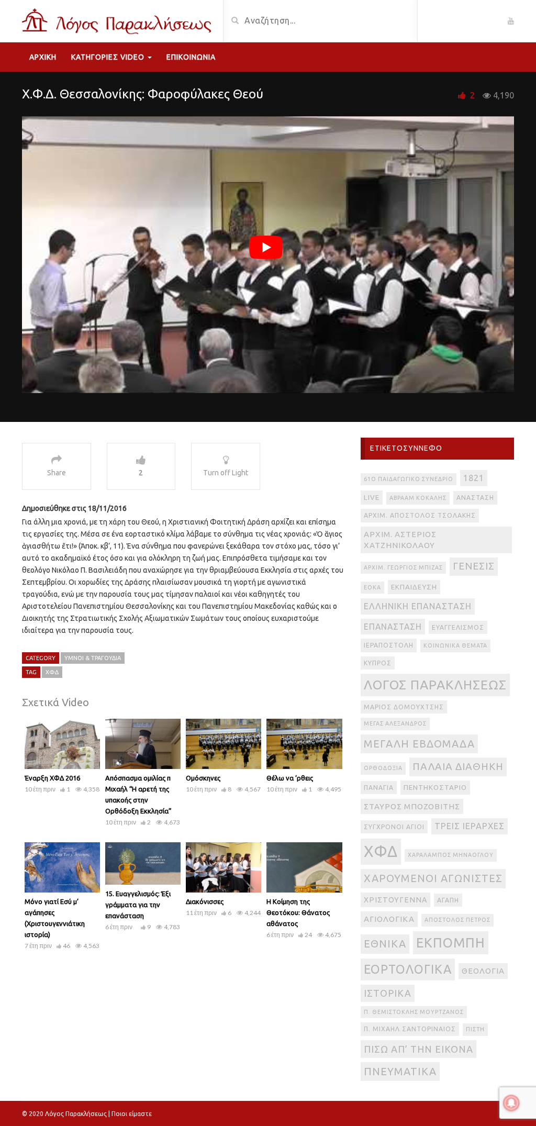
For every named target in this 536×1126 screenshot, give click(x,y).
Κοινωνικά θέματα (455, 645)
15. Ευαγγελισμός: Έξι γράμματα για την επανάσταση (138, 904)
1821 (473, 478)
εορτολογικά (408, 969)
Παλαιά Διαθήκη (458, 766)
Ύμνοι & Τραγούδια (92, 658)
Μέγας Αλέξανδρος (395, 723)
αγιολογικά (389, 919)
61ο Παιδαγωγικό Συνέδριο (408, 479)
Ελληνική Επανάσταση (418, 606)
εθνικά (385, 944)
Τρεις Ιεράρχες (469, 826)
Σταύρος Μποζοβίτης (412, 806)
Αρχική (43, 57)
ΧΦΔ (52, 672)
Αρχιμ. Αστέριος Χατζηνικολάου (400, 540)
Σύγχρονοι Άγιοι (394, 826)
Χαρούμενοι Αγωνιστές (433, 878)
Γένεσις (474, 566)
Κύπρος (378, 663)
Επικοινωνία (191, 57)
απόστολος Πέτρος (457, 920)
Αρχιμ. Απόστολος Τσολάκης (420, 515)
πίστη (475, 1029)
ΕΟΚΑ (372, 587)
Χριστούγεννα (395, 900)
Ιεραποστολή (389, 645)
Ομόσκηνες (203, 778)
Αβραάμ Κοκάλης (417, 498)
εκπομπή (450, 942)
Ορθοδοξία (383, 768)
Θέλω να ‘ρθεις (289, 778)
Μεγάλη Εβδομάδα (419, 744)
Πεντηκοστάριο (435, 787)
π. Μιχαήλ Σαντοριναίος (410, 1028)
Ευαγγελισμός (458, 627)
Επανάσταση (393, 626)
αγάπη (448, 900)
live (371, 497)
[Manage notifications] (511, 1103)
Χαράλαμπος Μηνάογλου (451, 855)
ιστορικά (387, 993)
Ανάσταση (475, 497)
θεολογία (483, 970)
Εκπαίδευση (414, 587)
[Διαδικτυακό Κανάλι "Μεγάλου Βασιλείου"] (118, 20)
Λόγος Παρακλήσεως (435, 684)
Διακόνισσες (205, 901)
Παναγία (379, 787)
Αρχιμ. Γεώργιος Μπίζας (403, 567)
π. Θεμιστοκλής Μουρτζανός (414, 1012)
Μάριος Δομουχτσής (404, 707)
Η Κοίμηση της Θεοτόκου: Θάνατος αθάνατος (298, 912)
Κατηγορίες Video (109, 57)
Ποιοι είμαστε (131, 1113)
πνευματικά (400, 1071)
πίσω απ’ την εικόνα (418, 1049)
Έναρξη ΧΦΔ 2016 (52, 778)
